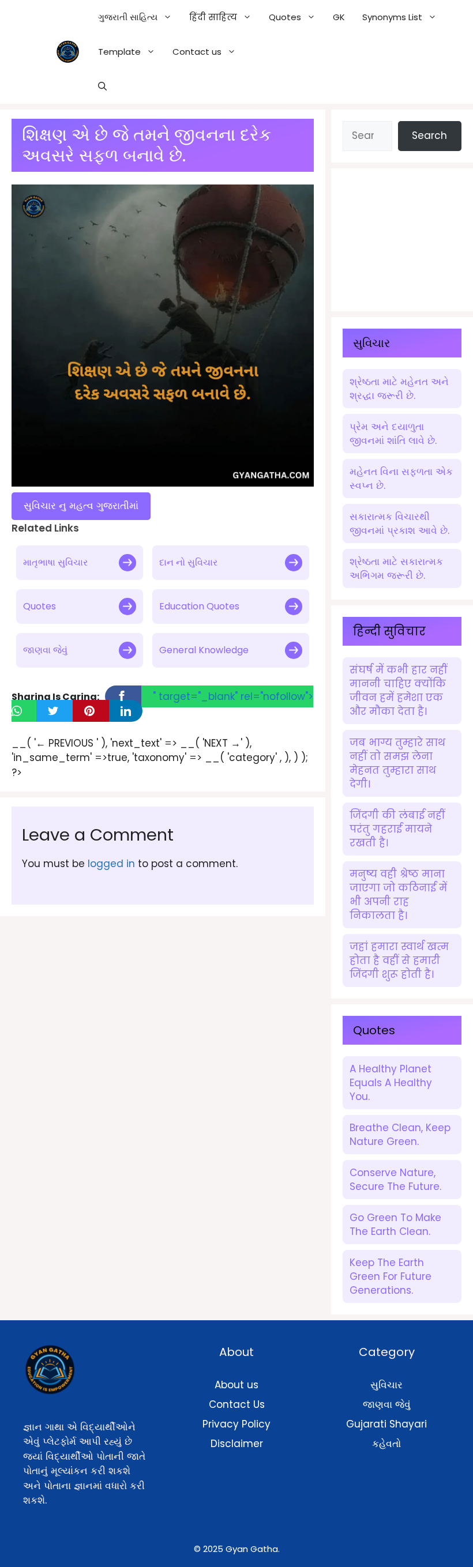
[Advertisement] (408, 237)
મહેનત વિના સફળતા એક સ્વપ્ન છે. (401, 478)
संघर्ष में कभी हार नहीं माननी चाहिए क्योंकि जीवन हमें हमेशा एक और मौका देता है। (398, 690)
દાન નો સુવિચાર (188, 562)
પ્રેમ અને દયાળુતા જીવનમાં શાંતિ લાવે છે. (393, 433)
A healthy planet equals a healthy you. (391, 1082)
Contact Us (237, 1404)
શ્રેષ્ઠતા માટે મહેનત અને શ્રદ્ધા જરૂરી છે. (399, 388)
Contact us (197, 52)
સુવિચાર (386, 1385)
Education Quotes (199, 606)
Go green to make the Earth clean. (395, 1224)
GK (339, 17)
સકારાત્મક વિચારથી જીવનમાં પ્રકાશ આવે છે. (399, 523)
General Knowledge (204, 650)
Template (119, 52)
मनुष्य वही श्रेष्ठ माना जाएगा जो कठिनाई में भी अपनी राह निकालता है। (398, 894)
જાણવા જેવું (45, 650)
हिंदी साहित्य (213, 17)
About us (236, 1385)
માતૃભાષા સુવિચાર (55, 562)
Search (429, 135)
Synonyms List (392, 17)
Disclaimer (237, 1444)
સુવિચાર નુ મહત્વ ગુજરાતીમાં (81, 506)
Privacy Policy (236, 1424)
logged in (111, 864)
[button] (102, 86)
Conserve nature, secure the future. (395, 1179)
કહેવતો (386, 1444)
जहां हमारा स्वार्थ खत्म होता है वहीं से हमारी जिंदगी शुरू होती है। (399, 960)
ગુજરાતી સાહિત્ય (127, 17)
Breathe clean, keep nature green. (400, 1134)
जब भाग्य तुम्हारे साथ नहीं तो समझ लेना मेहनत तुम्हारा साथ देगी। (397, 763)
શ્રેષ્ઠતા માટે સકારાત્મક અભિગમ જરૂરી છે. (396, 568)
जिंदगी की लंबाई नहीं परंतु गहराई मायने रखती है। (397, 829)
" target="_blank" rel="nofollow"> (233, 696)
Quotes (39, 606)
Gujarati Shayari (386, 1424)
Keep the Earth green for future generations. (390, 1276)
